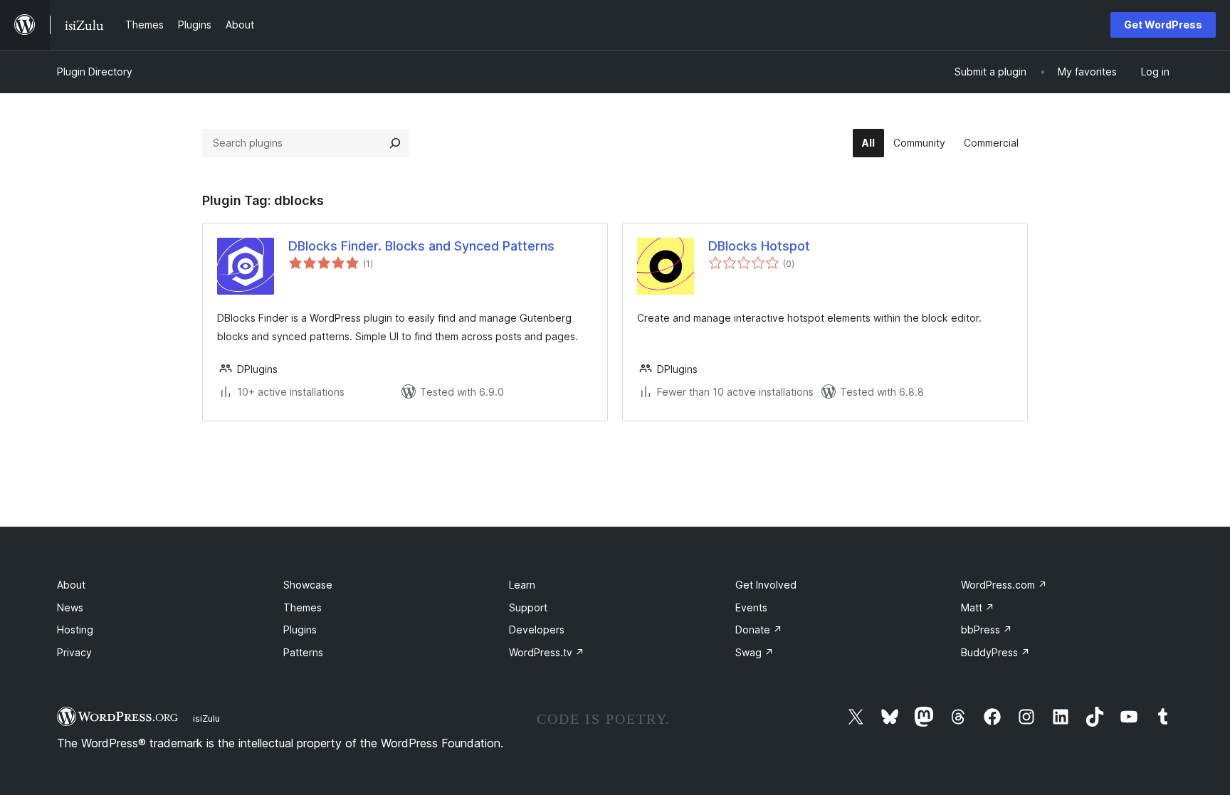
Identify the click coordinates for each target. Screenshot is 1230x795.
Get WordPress (1163, 25)
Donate (758, 629)
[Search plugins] (395, 143)
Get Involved (766, 585)
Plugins (300, 629)
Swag (754, 652)
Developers (536, 629)
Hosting (75, 629)
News (70, 607)
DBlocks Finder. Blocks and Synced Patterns (421, 245)
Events (751, 607)
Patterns (303, 652)
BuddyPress (995, 652)
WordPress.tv (546, 652)
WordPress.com (1004, 585)
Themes (302, 607)
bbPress (986, 629)
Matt (977, 607)
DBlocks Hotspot (759, 245)
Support (528, 607)
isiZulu (206, 718)
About (71, 585)
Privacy (74, 652)
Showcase (307, 585)
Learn (522, 585)
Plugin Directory (94, 71)
